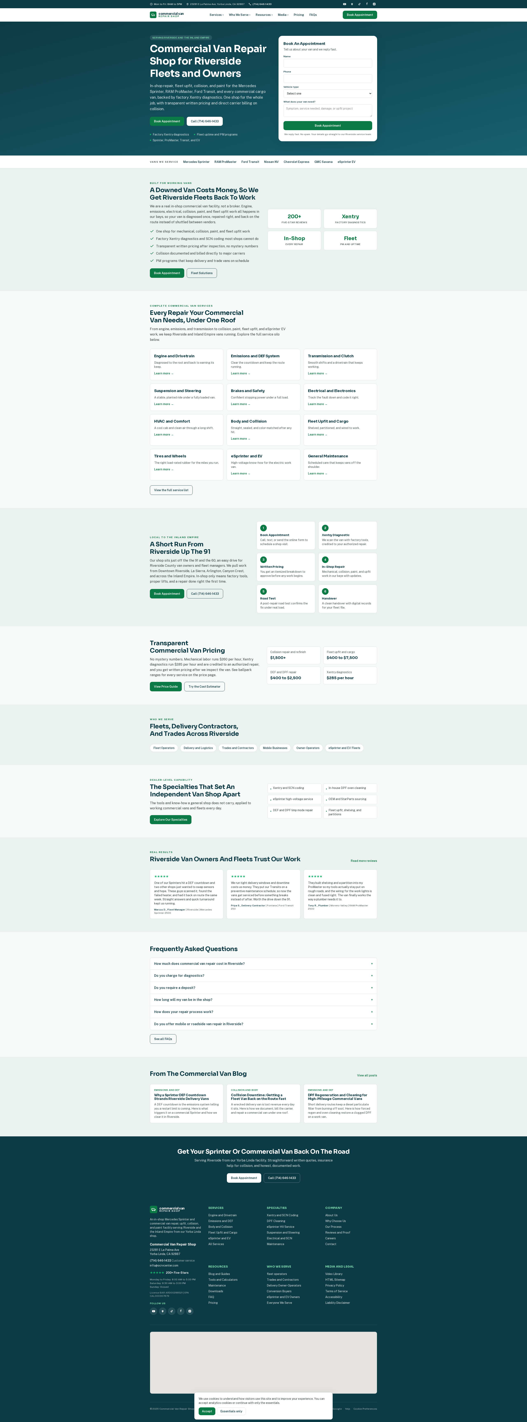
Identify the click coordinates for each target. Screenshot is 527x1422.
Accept (207, 1411)
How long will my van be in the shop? (263, 1000)
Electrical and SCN (279, 1238)
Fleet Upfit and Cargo (222, 1232)
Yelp (347, 1408)
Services (217, 14)
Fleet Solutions (202, 273)
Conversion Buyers (279, 1291)
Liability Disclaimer (337, 1302)
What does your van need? (299, 101)
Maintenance (275, 1244)
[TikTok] (359, 4)
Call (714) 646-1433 (205, 121)
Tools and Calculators (223, 1279)
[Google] (352, 4)
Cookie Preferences (365, 1408)
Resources (264, 14)
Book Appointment (360, 14)
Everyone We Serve (279, 1302)
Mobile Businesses (275, 748)
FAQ (211, 1297)
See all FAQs (163, 1039)
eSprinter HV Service (280, 1226)
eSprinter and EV (219, 1238)
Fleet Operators (164, 748)
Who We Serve (239, 14)
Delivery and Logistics (198, 748)
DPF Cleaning (276, 1221)
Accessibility (333, 1297)
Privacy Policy (334, 1285)
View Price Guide (166, 686)
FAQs (313, 14)
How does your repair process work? (263, 1012)
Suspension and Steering (283, 1232)
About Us (331, 1215)
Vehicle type (291, 86)
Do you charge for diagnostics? (263, 976)
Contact (330, 1244)
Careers (330, 1238)
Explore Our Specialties (170, 819)
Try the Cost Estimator (204, 686)
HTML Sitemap (335, 1279)
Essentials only (231, 1411)
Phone (287, 71)
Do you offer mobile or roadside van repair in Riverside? (263, 1024)
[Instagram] (374, 4)
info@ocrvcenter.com (164, 1265)
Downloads (215, 1291)
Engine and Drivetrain (222, 1215)
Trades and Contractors (238, 748)
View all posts (367, 1075)
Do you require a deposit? (263, 988)
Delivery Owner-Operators (284, 1285)
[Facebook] (367, 4)
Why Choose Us (335, 1221)
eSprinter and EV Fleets (344, 748)
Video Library (333, 1274)
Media (283, 14)
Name (287, 56)
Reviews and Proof (337, 1232)
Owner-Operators (307, 748)
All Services (216, 1244)
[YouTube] (344, 4)
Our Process (333, 1226)
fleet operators (277, 1274)
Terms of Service (336, 1291)
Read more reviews (364, 860)
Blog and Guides (219, 1274)
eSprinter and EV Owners (283, 1297)
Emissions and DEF (220, 1221)
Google (337, 1408)
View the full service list (171, 490)
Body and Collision (220, 1226)
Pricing (299, 14)
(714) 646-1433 (262, 4)
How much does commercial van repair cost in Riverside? (263, 964)
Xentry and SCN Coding (282, 1215)
